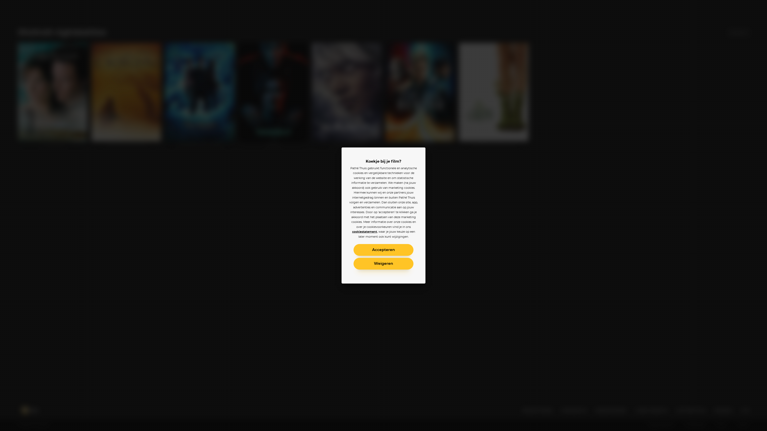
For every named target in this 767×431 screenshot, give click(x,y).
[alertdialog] (383, 215)
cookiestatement (364, 231)
